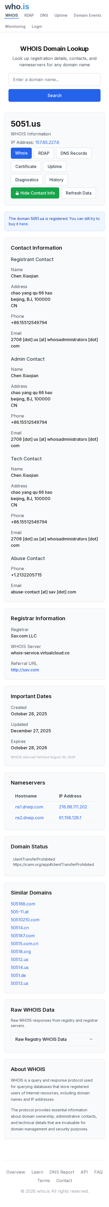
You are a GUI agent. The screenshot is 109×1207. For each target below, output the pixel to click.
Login (37, 26)
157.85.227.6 (47, 142)
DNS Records (74, 153)
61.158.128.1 (70, 817)
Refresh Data (79, 193)
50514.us (20, 967)
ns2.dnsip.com (29, 817)
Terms (43, 1180)
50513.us (19, 983)
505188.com (23, 903)
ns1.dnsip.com (29, 806)
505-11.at (20, 911)
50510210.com (25, 919)
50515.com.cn (24, 943)
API (84, 1172)
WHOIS (11, 15)
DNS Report (61, 1172)
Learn (37, 1172)
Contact (64, 1180)
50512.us (19, 959)
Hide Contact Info (37, 193)
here (23, 224)
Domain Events (87, 15)
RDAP (29, 15)
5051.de (18, 975)
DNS (44, 15)
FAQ (98, 1172)
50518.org (21, 951)
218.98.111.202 (73, 806)
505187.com (23, 935)
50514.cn (20, 927)
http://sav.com (25, 669)
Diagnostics (26, 179)
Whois (21, 153)
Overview (15, 1172)
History (56, 179)
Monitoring (15, 26)
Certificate (26, 166)
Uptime (60, 15)
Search (55, 95)
